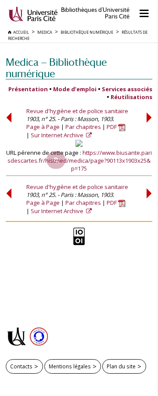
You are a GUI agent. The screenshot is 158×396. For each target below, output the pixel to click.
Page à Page (43, 127)
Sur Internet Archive (58, 135)
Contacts (21, 366)
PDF (112, 127)
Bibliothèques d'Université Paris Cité (95, 13)
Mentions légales (70, 366)
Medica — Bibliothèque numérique (56, 67)
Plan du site (121, 366)
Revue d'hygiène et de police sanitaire (77, 111)
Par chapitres (83, 127)
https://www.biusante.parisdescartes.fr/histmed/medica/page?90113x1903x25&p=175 (79, 160)
